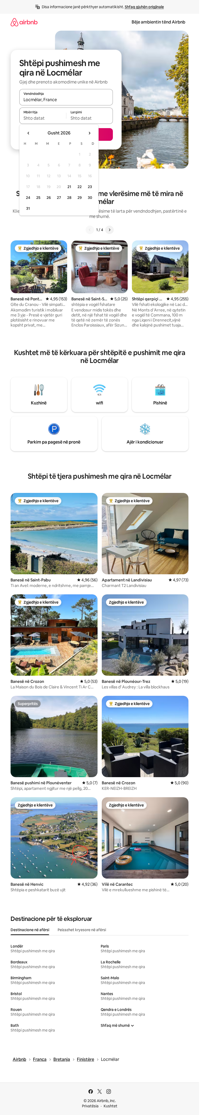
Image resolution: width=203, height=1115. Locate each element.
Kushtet (110, 1106)
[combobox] (66, 99)
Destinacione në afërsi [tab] (30, 929)
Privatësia (90, 1106)
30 (90, 197)
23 (90, 186)
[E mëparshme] (90, 230)
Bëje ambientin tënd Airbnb (158, 22)
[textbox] (43, 118)
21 (69, 186)
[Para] (109, 230)
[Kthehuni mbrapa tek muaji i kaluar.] (28, 133)
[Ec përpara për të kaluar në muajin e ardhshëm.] (89, 133)
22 (79, 186)
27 (59, 197)
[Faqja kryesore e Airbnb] (24, 22)
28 (69, 197)
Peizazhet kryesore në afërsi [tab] (82, 929)
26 (49, 197)
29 (79, 197)
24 (28, 197)
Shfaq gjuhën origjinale (144, 6)
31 (28, 208)
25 (38, 197)
